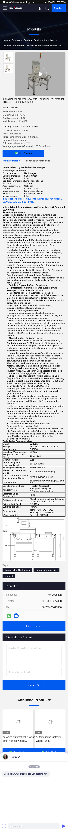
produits (16, 40)
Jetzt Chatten (34, 626)
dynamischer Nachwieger (17, 570)
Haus (5, 40)
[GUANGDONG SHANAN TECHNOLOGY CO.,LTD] (15, 8)
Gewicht (9, 576)
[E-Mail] (16, 616)
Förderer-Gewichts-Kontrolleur (39, 40)
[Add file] (4, 826)
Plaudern (58, 8)
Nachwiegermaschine (46, 570)
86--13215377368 (56, 2)
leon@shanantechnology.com (20, 2)
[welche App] (9, 616)
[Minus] (63, 757)
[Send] (63, 826)
